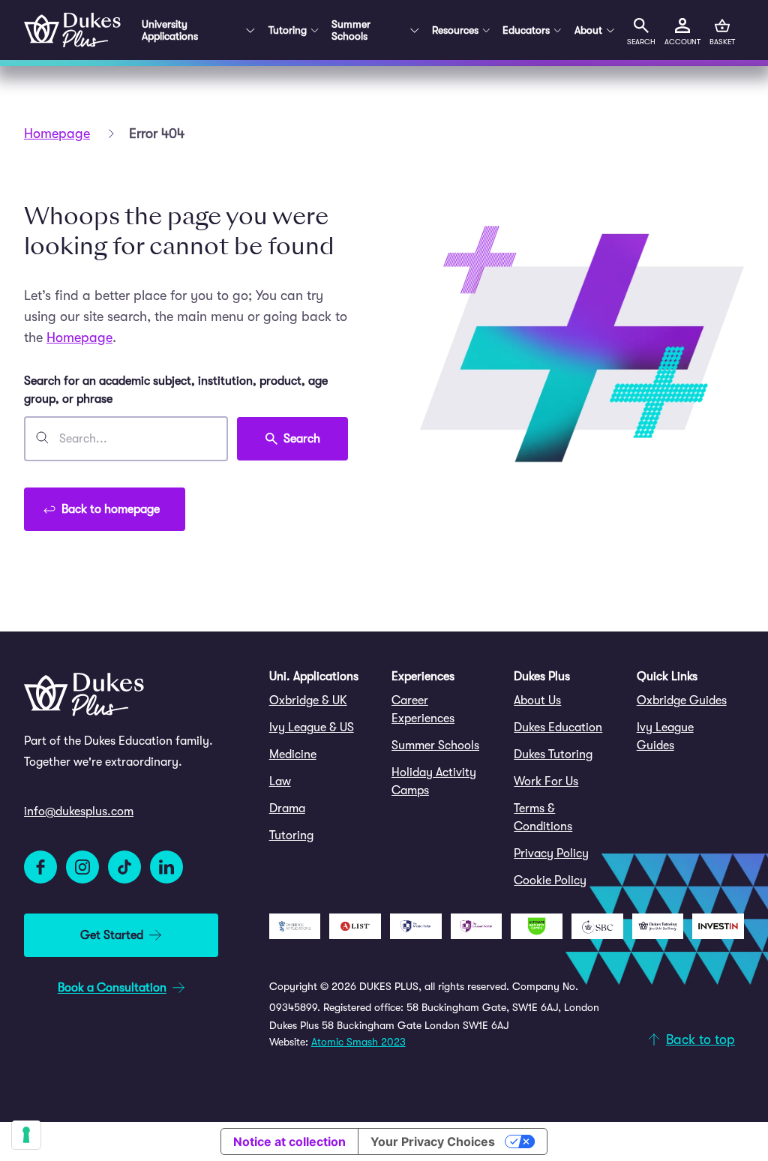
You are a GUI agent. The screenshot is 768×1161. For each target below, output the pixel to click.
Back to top (700, 1039)
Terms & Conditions (543, 817)
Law (280, 781)
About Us (537, 700)
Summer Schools (435, 745)
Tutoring (291, 835)
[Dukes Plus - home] (72, 30)
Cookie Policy (550, 880)
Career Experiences (423, 709)
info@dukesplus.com (79, 811)
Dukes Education (558, 727)
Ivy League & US (311, 727)
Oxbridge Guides (682, 700)
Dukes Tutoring (553, 754)
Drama (287, 808)
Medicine (292, 754)
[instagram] (82, 867)
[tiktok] (124, 867)
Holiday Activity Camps (434, 781)
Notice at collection (289, 1141)
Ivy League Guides (665, 736)
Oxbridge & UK (308, 700)
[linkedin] (166, 867)
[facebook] (40, 867)
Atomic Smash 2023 (358, 1042)
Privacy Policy (551, 853)
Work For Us (546, 781)
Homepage (57, 133)
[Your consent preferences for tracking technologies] (26, 1134)
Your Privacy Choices (432, 1141)
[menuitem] (322, 701)
